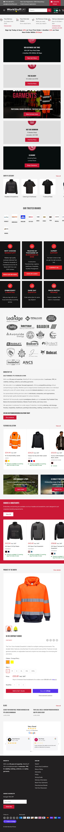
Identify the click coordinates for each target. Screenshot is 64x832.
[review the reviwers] (29, 739)
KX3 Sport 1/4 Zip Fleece (12, 546)
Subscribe (9, 806)
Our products (10, 417)
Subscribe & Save (56, 3)
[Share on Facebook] (47, 640)
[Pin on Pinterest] (50, 640)
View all (58, 176)
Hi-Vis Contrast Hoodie (14, 636)
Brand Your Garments (41, 782)
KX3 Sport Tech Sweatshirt (35, 546)
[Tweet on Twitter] (54, 640)
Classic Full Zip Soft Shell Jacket (37, 455)
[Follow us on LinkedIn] (17, 818)
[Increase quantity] (23, 685)
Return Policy (39, 769)
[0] (63, 10)
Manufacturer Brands (41, 785)
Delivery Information (41, 780)
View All (8, 514)
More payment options (45, 695)
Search (37, 764)
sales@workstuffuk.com (10, 4)
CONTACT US (53, 267)
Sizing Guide (38, 777)
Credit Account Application (28, 4)
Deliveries (38, 772)
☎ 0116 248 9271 (8, 1)
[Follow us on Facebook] (4, 818)
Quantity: (9, 685)
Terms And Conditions (41, 766)
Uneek (7, 458)
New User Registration (27, 1)
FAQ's (36, 774)
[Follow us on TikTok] (14, 818)
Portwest (8, 548)
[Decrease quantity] (14, 685)
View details (57, 570)
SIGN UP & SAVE (32, 274)
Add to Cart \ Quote (19, 691)
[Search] (49, 10)
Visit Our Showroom (41, 788)
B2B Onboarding (39, 1)
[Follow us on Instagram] (11, 818)
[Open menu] (4, 10)
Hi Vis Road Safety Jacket (12, 455)
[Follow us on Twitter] (7, 818)
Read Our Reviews (10, 274)
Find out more (7, 25)
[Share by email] (57, 640)
